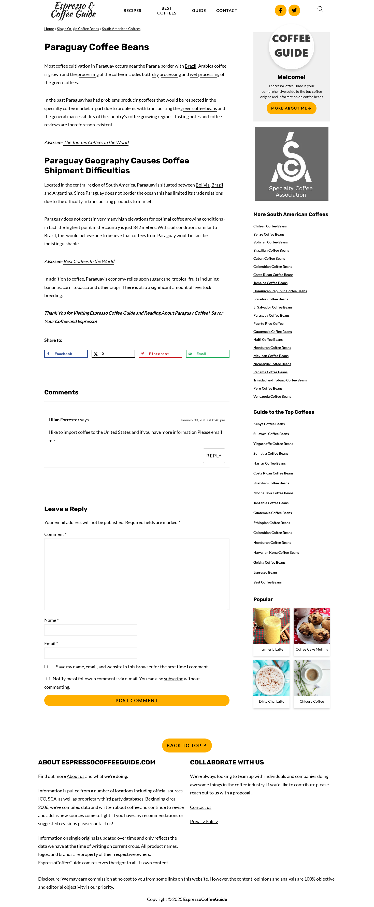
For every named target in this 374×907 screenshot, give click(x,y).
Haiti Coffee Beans (268, 339)
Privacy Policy (204, 821)
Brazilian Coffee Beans (271, 250)
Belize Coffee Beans (268, 234)
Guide (199, 10)
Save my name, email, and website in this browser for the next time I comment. (132, 666)
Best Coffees (167, 10)
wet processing (205, 74)
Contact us (200, 807)
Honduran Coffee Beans (272, 347)
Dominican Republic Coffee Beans (280, 291)
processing (88, 74)
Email (51, 643)
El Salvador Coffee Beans (273, 307)
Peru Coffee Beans (267, 388)
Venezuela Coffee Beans (272, 396)
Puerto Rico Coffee (268, 323)
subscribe (173, 678)
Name (51, 620)
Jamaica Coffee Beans (270, 283)
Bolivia (203, 185)
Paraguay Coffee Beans (271, 315)
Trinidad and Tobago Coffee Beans (280, 380)
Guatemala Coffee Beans (272, 331)
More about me (289, 108)
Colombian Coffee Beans (272, 266)
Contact (227, 10)
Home (49, 28)
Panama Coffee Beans (270, 372)
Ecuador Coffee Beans (270, 299)
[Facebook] (280, 10)
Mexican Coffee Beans (271, 355)
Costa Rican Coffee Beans (273, 274)
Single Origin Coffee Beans (78, 28)
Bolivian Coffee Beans (270, 242)
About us (75, 776)
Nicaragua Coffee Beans (272, 364)
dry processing (166, 74)
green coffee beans (198, 108)
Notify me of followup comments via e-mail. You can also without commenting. (122, 682)
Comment (55, 534)
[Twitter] (294, 10)
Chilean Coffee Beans (270, 226)
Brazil (190, 66)
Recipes (132, 10)
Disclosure (49, 879)
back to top (184, 745)
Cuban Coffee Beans (269, 258)
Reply (214, 455)
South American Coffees (121, 28)
